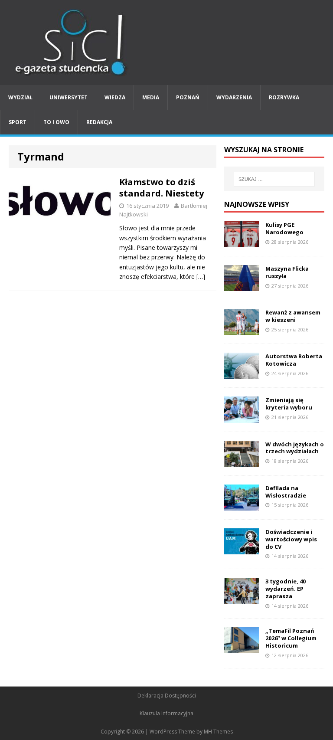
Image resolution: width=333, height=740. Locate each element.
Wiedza (114, 97)
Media (150, 97)
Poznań (187, 97)
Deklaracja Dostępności (166, 695)
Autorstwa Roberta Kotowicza (293, 359)
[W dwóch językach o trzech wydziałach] (241, 461)
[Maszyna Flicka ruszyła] (241, 286)
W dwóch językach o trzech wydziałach (294, 447)
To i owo (56, 122)
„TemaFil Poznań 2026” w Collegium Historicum (291, 638)
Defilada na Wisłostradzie (285, 491)
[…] (200, 276)
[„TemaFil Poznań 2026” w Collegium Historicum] (241, 648)
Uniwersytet (68, 97)
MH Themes (218, 731)
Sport (17, 122)
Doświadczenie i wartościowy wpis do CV (291, 539)
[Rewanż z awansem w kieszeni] (241, 330)
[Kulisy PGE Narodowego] (241, 242)
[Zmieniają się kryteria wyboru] (241, 417)
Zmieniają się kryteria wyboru (288, 403)
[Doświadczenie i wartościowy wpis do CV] (241, 549)
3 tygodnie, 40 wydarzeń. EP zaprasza (285, 588)
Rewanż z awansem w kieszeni (292, 316)
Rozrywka (284, 97)
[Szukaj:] (274, 179)
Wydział (20, 97)
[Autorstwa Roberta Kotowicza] (241, 374)
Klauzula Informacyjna (166, 713)
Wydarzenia (234, 97)
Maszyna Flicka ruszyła (287, 272)
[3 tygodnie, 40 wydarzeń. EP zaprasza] (241, 599)
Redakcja (99, 122)
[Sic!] (166, 42)
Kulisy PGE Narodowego (284, 228)
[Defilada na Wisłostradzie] (241, 505)
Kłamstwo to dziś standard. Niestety (161, 187)
